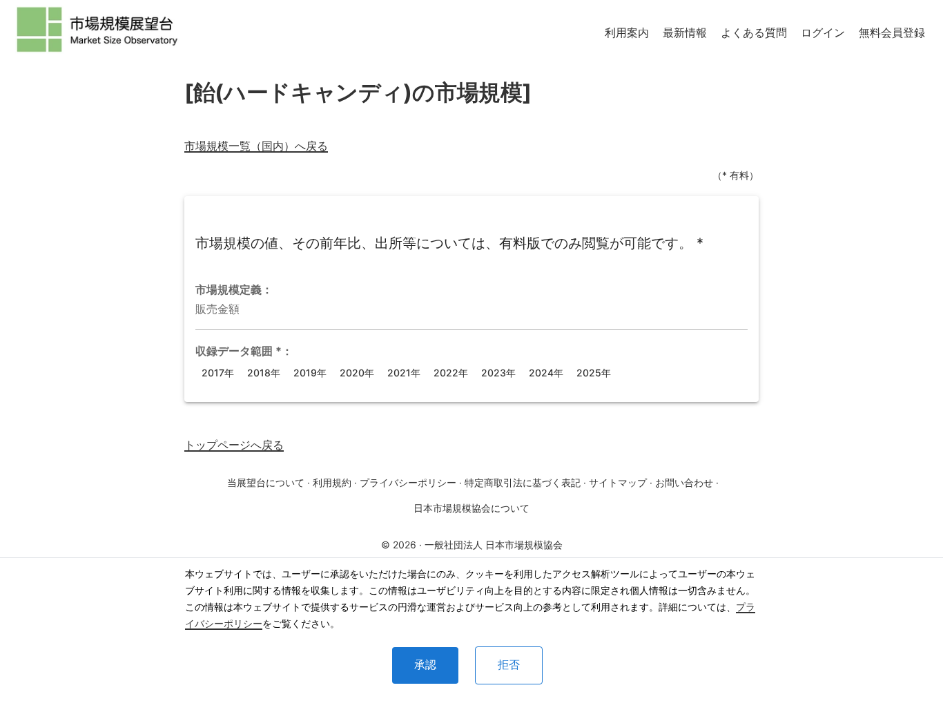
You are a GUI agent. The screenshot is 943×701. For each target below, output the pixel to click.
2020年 (357, 372)
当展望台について (265, 482)
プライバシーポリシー (408, 482)
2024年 (546, 372)
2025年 (593, 372)
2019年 (310, 372)
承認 (425, 665)
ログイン (823, 32)
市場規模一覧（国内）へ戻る (256, 146)
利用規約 (332, 482)
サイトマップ (618, 482)
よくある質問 (754, 32)
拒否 (509, 665)
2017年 (218, 372)
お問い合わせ (684, 482)
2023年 (498, 372)
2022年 (451, 372)
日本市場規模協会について (471, 508)
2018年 (263, 372)
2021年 (403, 372)
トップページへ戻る (234, 445)
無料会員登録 (892, 32)
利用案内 (627, 32)
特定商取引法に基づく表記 (523, 482)
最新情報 (685, 32)
